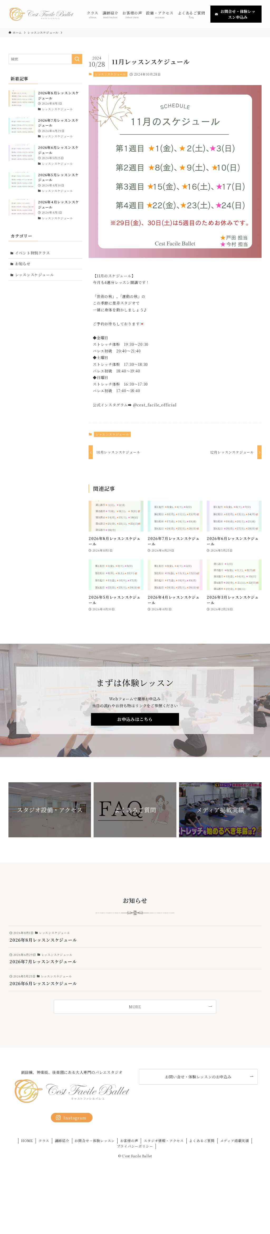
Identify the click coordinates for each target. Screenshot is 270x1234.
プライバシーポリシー (135, 1146)
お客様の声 (129, 1140)
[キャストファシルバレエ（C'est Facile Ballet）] (41, 14)
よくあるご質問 (202, 1140)
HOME (27, 1140)
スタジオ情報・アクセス (164, 1140)
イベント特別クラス (32, 252)
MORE (135, 1006)
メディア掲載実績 (234, 1140)
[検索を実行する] (77, 59)
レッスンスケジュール (110, 74)
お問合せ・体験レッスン (95, 1140)
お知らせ (23, 263)
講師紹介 (62, 1140)
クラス (43, 1140)
